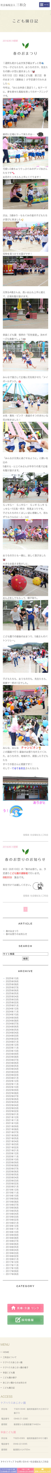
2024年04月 (12, 1033)
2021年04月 (12, 1141)
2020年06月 (12, 1172)
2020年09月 (12, 1162)
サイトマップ (8, 1462)
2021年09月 (12, 1126)
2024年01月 (12, 1042)
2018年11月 (12, 1229)
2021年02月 (12, 1147)
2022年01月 (12, 1114)
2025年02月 (12, 1002)
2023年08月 (12, 1057)
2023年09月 (12, 1054)
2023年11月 (12, 1048)
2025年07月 (12, 987)
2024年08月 (12, 1021)
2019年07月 (12, 1205)
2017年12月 (12, 1262)
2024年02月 (12, 1039)
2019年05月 (12, 1211)
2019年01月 (12, 1223)
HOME (6, 1352)
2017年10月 (12, 1268)
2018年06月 (12, 1244)
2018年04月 (12, 1250)
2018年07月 (12, 1241)
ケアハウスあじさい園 (12, 1362)
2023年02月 (12, 1075)
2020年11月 (12, 1156)
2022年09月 (12, 1090)
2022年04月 (12, 1105)
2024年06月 (12, 1027)
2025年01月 (12, 1005)
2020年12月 (12, 1153)
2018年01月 (12, 1259)
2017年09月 (12, 1271)
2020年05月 (12, 1174)
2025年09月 (12, 981)
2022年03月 (12, 1108)
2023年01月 (12, 1078)
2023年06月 (12, 1063)
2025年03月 (12, 999)
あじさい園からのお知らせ (15, 1383)
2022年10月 (12, 1087)
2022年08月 (12, 1093)
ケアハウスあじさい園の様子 (15, 1367)
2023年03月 (12, 1072)
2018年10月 (12, 1232)
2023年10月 (12, 1051)
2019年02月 (12, 1220)
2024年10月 (12, 1015)
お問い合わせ (23, 1462)
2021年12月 (12, 1117)
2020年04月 (12, 1177)
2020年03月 (12, 1181)
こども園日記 (9, 1388)
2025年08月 (12, 984)
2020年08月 (12, 1165)
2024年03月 (12, 1036)
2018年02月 (12, 1256)
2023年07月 (12, 1060)
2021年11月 (12, 1120)
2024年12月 (12, 1009)
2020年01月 (12, 1187)
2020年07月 (12, 1169)
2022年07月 (12, 1096)
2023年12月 (12, 1045)
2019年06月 (12, 1208)
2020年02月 (12, 1184)
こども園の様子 (10, 1378)
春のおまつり (25, 53)
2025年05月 (12, 993)
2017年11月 (12, 1265)
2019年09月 (12, 1199)
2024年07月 (12, 1024)
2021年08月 (12, 1129)
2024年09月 (12, 1018)
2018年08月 (12, 1238)
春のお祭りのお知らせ (25, 859)
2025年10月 (12, 978)
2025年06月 (12, 990)
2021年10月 (12, 1123)
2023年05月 (12, 1066)
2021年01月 (12, 1150)
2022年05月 (12, 1102)
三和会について (10, 1357)
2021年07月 (12, 1132)
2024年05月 (12, 1030)
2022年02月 (12, 1111)
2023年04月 (12, 1069)
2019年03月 (12, 1217)
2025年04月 (12, 997)
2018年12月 (12, 1226)
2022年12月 (12, 1081)
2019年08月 (12, 1202)
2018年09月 (12, 1235)
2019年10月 (12, 1196)
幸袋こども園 (9, 1373)
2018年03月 (12, 1253)
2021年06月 (12, 1135)
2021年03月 (12, 1144)
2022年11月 (12, 1084)
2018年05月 (12, 1247)
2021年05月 (12, 1138)
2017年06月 (12, 1274)
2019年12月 (12, 1190)
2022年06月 (12, 1099)
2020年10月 (12, 1159)
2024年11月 (12, 1012)
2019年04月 (12, 1214)
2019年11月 (12, 1193)
